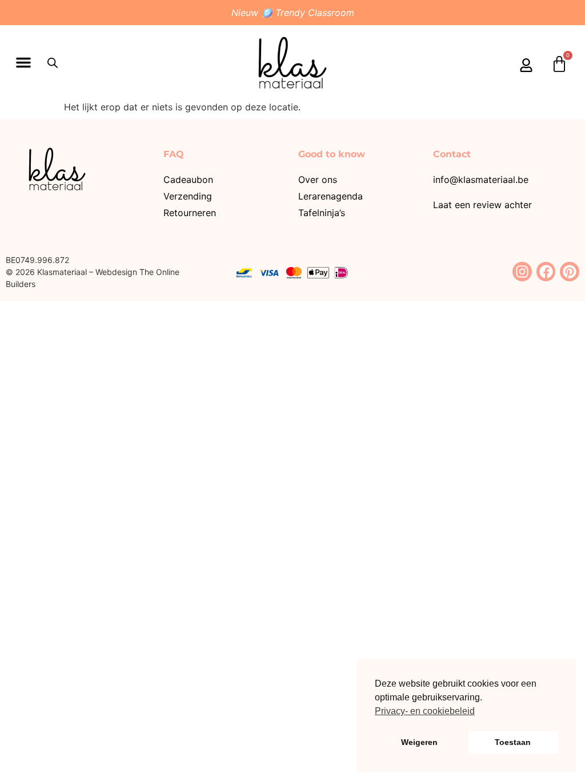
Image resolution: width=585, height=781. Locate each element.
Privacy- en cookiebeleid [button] (425, 711)
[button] (23, 62)
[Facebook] (546, 271)
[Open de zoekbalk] (52, 62)
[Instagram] (522, 271)
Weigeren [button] (419, 742)
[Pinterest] (569, 271)
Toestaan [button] (513, 742)
